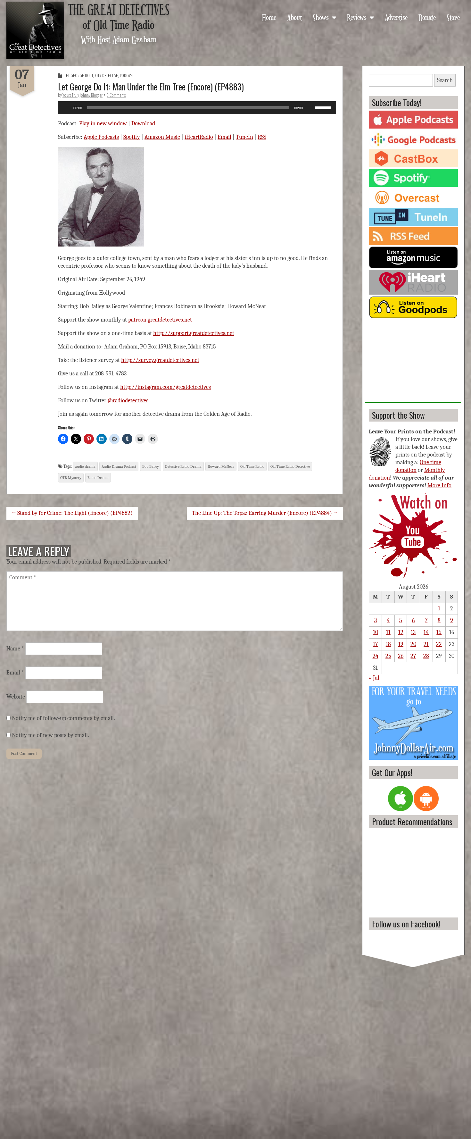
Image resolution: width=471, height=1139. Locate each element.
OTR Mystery (70, 477)
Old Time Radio (252, 466)
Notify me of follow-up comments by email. (63, 718)
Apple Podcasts (101, 137)
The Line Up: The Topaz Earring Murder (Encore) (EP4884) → (265, 513)
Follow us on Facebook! (406, 924)
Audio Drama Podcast (119, 466)
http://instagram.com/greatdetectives (165, 387)
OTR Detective (106, 75)
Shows (321, 17)
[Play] (66, 108)
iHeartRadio (199, 137)
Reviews (357, 17)
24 (375, 656)
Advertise (396, 17)
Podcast (127, 75)
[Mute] (310, 108)
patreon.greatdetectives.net (160, 319)
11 (388, 632)
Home (269, 17)
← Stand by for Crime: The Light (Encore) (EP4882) (72, 513)
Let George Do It (78, 75)
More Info (439, 485)
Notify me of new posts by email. (50, 735)
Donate (427, 17)
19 (400, 644)
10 (375, 632)
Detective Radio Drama (183, 466)
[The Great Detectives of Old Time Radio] (35, 30)
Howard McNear (221, 466)
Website (15, 696)
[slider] (324, 107)
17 (375, 644)
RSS (262, 137)
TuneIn (244, 137)
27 (413, 656)
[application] (197, 107)
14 (426, 632)
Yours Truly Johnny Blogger (82, 95)
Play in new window (103, 123)
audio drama (85, 466)
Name (15, 648)
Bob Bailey (150, 466)
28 (426, 656)
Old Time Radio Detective (290, 466)
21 (426, 644)
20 (413, 644)
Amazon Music (162, 137)
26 (400, 656)
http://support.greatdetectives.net (193, 333)
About (294, 17)
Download (143, 123)
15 (439, 632)
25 (388, 656)
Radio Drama (98, 477)
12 (400, 632)
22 (439, 644)
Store (453, 17)
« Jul (374, 677)
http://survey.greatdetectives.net (160, 360)
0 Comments (116, 95)
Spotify (131, 137)
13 (413, 632)
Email (224, 137)
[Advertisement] (413, 362)
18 (388, 644)
